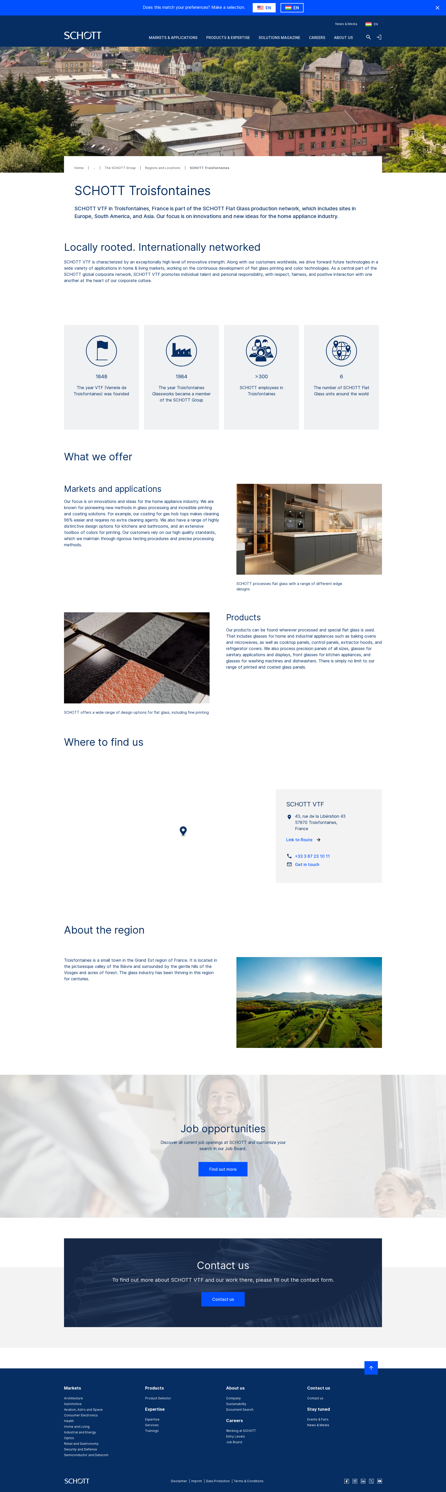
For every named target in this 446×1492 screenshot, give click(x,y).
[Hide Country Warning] (437, 8)
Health (69, 1421)
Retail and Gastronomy (81, 1444)
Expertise (152, 1419)
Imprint (196, 1481)
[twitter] (371, 1481)
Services (152, 1425)
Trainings (152, 1431)
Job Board (234, 1442)
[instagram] (355, 1481)
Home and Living (77, 1427)
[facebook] (346, 1481)
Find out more (223, 1169)
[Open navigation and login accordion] (379, 37)
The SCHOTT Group (121, 168)
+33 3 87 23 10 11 (312, 856)
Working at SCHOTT (241, 1431)
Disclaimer (179, 1481)
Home (79, 168)
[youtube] (379, 1481)
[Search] (368, 37)
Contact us (223, 1299)
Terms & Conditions (249, 1481)
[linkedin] (363, 1481)
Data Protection (218, 1481)
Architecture (73, 1398)
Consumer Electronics (81, 1415)
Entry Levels (235, 1436)
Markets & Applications (173, 37)
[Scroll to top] (371, 1368)
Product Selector (158, 1398)
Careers (317, 37)
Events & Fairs (318, 1419)
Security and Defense (80, 1449)
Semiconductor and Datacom (86, 1455)
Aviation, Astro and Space (83, 1409)
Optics (69, 1438)
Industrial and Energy (80, 1432)
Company (233, 1398)
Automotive (73, 1404)
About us (343, 37)
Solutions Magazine (279, 37)
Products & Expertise (228, 37)
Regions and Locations (163, 168)
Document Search (239, 1409)
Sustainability (236, 1404)
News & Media (346, 24)
